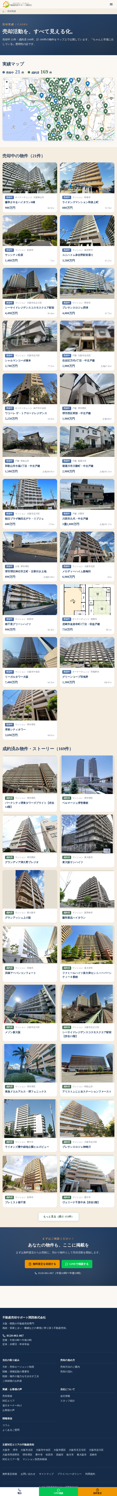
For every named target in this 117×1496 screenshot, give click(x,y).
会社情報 (65, 1396)
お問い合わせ (28, 1474)
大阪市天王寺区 (77, 1450)
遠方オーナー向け (12, 1405)
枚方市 (70, 1454)
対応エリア (8, 1400)
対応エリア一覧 (11, 1459)
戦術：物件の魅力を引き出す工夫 (20, 1376)
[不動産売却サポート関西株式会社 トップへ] (17, 4)
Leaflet (98, 139)
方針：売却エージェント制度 (18, 1367)
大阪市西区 (60, 1450)
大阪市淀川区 (96, 1450)
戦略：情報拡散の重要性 (15, 1371)
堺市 (15, 1450)
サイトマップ (46, 1474)
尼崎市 (93, 1454)
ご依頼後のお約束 (12, 1381)
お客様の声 (8, 1410)
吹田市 (49, 1454)
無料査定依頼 (9, 1474)
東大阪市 (82, 1454)
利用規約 (90, 1474)
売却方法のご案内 (70, 1367)
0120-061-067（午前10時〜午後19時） (60, 1273)
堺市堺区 (27, 1454)
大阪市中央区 (43, 1450)
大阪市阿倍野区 (11, 1454)
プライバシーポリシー (69, 1474)
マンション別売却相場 (35, 1459)
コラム (6, 1425)
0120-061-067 (15, 1335)
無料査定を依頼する (44, 1264)
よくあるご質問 (11, 1430)
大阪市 (6, 1450)
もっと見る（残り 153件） (58, 1216)
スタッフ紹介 (67, 1400)
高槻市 (59, 1454)
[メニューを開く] (111, 4)
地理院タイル (108, 139)
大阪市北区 (27, 1450)
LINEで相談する (79, 1264)
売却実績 (7, 1396)
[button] (71, 81)
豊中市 (39, 1454)
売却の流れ (66, 1371)
